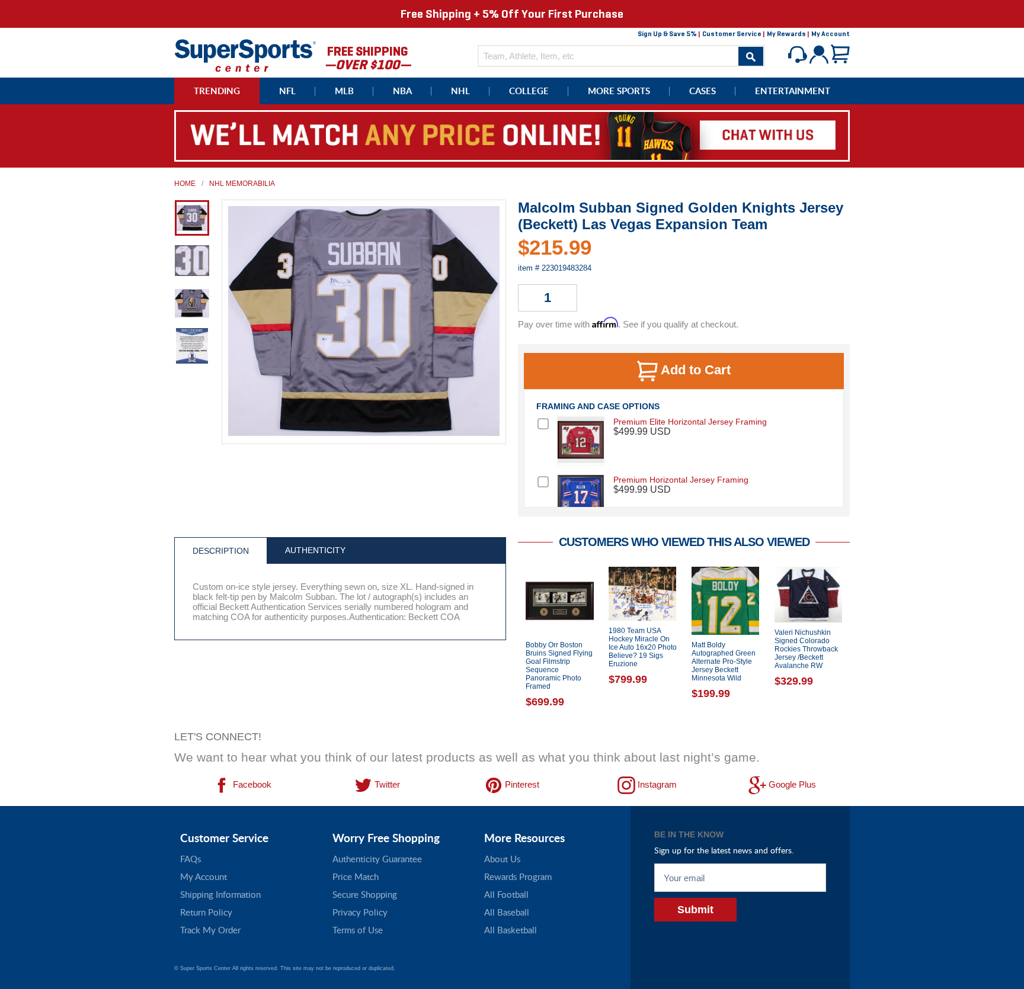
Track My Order (210, 930)
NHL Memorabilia (242, 183)
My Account (830, 34)
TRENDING (217, 91)
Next (859, 645)
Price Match (355, 876)
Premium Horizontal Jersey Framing (680, 479)
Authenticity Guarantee (377, 859)
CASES (702, 91)
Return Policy (206, 912)
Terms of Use (357, 930)
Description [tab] (221, 550)
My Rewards (786, 34)
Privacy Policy (360, 912)
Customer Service (731, 34)
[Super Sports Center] (245, 54)
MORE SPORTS (619, 91)
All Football (506, 894)
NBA (402, 91)
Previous (509, 645)
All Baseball (506, 912)
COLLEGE (529, 91)
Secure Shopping (364, 894)
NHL (460, 91)
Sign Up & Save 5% (667, 34)
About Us (502, 859)
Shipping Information (220, 894)
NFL (287, 91)
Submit (695, 910)
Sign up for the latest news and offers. (723, 850)
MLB (344, 91)
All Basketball (510, 930)
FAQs (190, 859)
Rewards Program (518, 876)
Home (185, 183)
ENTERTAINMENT (792, 91)
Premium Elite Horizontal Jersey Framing (690, 421)
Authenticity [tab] (315, 550)
